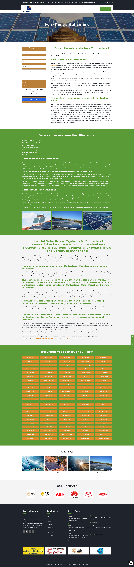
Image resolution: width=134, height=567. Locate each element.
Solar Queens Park (48, 434)
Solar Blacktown (30, 372)
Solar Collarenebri (48, 399)
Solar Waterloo (103, 408)
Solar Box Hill (30, 387)
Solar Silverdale (85, 404)
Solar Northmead (30, 434)
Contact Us (50, 532)
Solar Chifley (49, 391)
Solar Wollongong (103, 430)
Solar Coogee (67, 357)
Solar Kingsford (103, 372)
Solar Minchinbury (30, 408)
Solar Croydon (67, 368)
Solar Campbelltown (48, 365)
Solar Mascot (104, 399)
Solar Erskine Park (85, 372)
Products (56, 9)
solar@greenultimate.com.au (88, 2)
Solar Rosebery (67, 423)
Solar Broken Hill (30, 391)
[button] (58, 9)
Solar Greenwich (85, 391)
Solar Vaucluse (85, 434)
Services (51, 9)
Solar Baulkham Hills (30, 365)
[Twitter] (107, 2)
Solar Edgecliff (85, 361)
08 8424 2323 (95, 522)
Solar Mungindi (30, 419)
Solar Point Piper (49, 423)
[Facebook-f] (105, 2)
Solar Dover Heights (67, 391)
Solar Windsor (103, 426)
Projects (64, 9)
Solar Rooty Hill (67, 415)
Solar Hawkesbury (85, 399)
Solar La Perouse (104, 384)
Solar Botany (30, 384)
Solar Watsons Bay (103, 411)
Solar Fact (50, 524)
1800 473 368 (40, 338)
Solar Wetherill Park (103, 423)
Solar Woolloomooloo (104, 438)
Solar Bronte (30, 395)
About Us (50, 518)
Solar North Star (30, 430)
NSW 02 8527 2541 (34, 2)
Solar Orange (30, 438)
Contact (79, 9)
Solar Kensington (104, 368)
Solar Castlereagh (48, 376)
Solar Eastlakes (85, 357)
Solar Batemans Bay (30, 361)
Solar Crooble (67, 361)
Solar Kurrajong (103, 380)
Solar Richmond (67, 408)
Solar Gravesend (85, 384)
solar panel (54, 65)
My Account (86, 9)
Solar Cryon (67, 372)
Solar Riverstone (67, 411)
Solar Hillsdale (103, 357)
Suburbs (49, 529)
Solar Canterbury (49, 368)
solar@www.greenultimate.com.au (73, 338)
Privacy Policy (51, 535)
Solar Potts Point (49, 426)
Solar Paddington (49, 404)
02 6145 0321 (72, 540)
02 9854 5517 (49, 338)
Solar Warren (104, 404)
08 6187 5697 (95, 532)
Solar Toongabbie (85, 430)
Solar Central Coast (48, 384)
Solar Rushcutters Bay (67, 434)
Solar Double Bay (67, 387)
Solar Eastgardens (67, 399)
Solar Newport (30, 426)
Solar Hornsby (103, 361)
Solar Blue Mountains (30, 376)
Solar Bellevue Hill (30, 368)
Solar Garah (85, 376)
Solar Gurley (85, 395)
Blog (73, 9)
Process (49, 521)
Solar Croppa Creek (66, 365)
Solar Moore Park (30, 411)
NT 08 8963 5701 (76, 2)
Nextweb (85, 564)
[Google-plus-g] (110, 2)
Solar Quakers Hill (48, 430)
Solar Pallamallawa (48, 408)
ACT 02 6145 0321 (45, 2)
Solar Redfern (67, 404)
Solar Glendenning (85, 380)
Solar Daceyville (67, 376)
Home (45, 9)
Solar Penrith (49, 419)
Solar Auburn (30, 357)
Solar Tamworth (85, 423)
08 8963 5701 (72, 530)
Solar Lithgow (103, 387)
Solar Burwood (48, 357)
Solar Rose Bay (66, 419)
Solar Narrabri (30, 423)
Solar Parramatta (49, 415)
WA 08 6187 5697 (56, 2)
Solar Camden (49, 361)
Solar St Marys (85, 408)
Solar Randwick (48, 438)
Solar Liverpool (103, 391)
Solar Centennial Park (49, 380)
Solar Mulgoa (30, 415)
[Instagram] (112, 2)
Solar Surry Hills (85, 411)
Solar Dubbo (67, 395)
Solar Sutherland (85, 415)
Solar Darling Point (66, 380)
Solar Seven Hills (67, 438)
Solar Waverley (103, 415)
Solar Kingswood (104, 376)
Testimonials (50, 527)
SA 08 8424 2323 (66, 2)
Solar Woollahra (103, 434)
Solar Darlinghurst (67, 384)
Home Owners (25, 82)
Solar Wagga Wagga (85, 438)
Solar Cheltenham (49, 387)
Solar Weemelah (103, 419)
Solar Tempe (85, 426)
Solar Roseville (67, 426)
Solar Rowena (67, 430)
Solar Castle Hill (48, 372)
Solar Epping (85, 368)
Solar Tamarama (85, 419)
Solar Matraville (30, 404)
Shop (69, 9)
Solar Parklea (49, 411)
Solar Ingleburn (103, 365)
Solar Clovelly (48, 395)
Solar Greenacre (85, 387)
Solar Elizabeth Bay (85, 365)
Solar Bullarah (30, 399)
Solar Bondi (30, 380)
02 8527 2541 (72, 523)
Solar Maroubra (103, 395)
